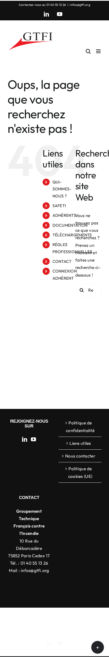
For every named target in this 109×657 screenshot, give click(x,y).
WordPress (54, 627)
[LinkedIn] (24, 439)
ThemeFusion (26, 621)
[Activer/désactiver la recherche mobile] (88, 51)
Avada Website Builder (74, 615)
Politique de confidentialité (80, 426)
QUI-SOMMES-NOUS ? (61, 188)
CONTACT (62, 261)
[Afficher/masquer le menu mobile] (98, 51)
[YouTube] (33, 439)
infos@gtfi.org (80, 5)
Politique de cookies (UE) (80, 472)
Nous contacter (80, 456)
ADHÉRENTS (64, 215)
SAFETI (59, 205)
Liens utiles (80, 443)
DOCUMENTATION (69, 225)
